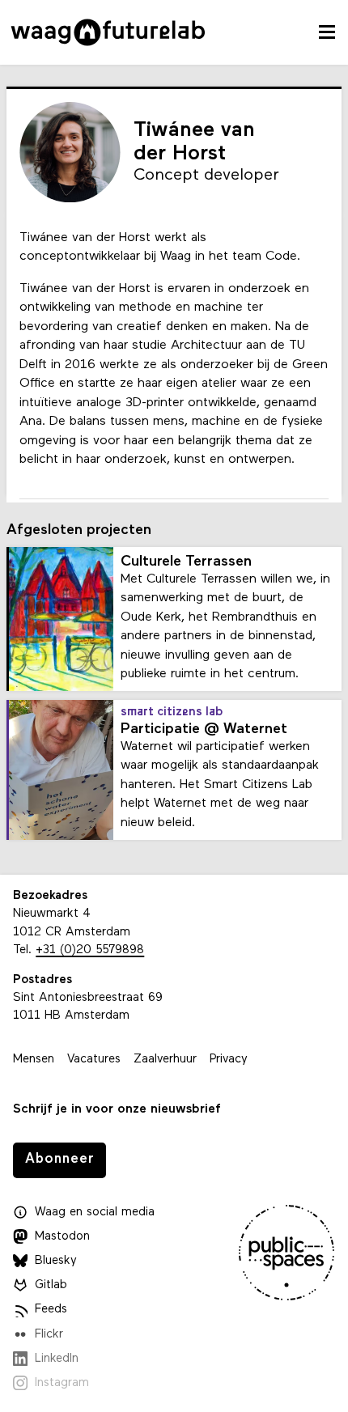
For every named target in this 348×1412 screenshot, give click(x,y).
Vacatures (94, 1060)
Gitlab (51, 1285)
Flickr (49, 1335)
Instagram (62, 1383)
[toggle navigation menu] (327, 32)
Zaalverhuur (165, 1060)
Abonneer (60, 1159)
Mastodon (62, 1237)
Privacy (229, 1060)
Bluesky (56, 1261)
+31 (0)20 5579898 (90, 950)
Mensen (33, 1060)
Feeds (51, 1310)
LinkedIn (57, 1359)
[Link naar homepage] (108, 32)
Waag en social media (95, 1212)
